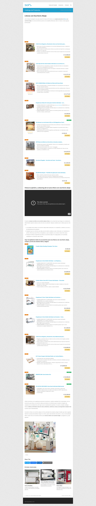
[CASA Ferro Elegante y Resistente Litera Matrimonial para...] (30, 340)
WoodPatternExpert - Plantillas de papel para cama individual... (51, 172)
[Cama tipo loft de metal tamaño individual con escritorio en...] (30, 67)
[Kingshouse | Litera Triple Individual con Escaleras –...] (30, 301)
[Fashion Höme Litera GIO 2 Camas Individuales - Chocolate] (30, 283)
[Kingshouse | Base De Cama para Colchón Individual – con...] (30, 106)
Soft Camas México (28, 501)
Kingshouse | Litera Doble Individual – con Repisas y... (49, 260)
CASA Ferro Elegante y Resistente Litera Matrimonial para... (50, 336)
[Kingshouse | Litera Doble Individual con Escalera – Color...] (30, 320)
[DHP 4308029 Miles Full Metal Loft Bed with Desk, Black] (30, 86)
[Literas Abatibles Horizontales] (48, 474)
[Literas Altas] (63, 476)
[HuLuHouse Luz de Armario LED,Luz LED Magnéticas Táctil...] (30, 126)
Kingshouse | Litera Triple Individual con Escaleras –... (49, 297)
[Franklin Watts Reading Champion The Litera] (30, 250)
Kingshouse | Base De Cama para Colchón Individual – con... (50, 102)
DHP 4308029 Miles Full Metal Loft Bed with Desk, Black (49, 83)
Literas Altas (59, 485)
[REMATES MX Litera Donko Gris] (30, 377)
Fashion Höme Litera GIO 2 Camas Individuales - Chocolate (50, 280)
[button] (71, 5)
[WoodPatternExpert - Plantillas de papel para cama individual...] (30, 176)
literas (65, 19)
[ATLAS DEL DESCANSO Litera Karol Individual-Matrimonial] (30, 390)
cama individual (59, 105)
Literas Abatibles (28, 485)
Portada (58, 10)
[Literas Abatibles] (32, 476)
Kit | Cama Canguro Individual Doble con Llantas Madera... (50, 356)
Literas (26, 454)
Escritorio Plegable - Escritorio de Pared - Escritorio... (49, 160)
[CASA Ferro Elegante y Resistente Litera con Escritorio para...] (30, 47)
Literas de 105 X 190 (66, 495)
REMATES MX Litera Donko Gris (43, 374)
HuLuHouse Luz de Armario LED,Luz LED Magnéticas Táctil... (50, 122)
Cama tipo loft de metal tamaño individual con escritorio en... (50, 63)
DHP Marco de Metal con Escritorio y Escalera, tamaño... (49, 142)
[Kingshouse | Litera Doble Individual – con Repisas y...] (30, 264)
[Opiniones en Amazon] (30, 92)
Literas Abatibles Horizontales (47, 481)
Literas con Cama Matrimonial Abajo (33, 495)
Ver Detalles (67, 57)
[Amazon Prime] (68, 133)
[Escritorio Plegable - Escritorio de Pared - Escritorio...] (30, 163)
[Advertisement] (48, 32)
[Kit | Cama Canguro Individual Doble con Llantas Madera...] (30, 359)
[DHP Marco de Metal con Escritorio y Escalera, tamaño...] (30, 145)
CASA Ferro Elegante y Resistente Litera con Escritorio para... (51, 44)
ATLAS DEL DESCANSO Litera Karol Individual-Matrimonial (50, 386)
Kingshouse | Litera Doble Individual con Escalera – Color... (50, 317)
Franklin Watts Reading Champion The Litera (46, 246)
